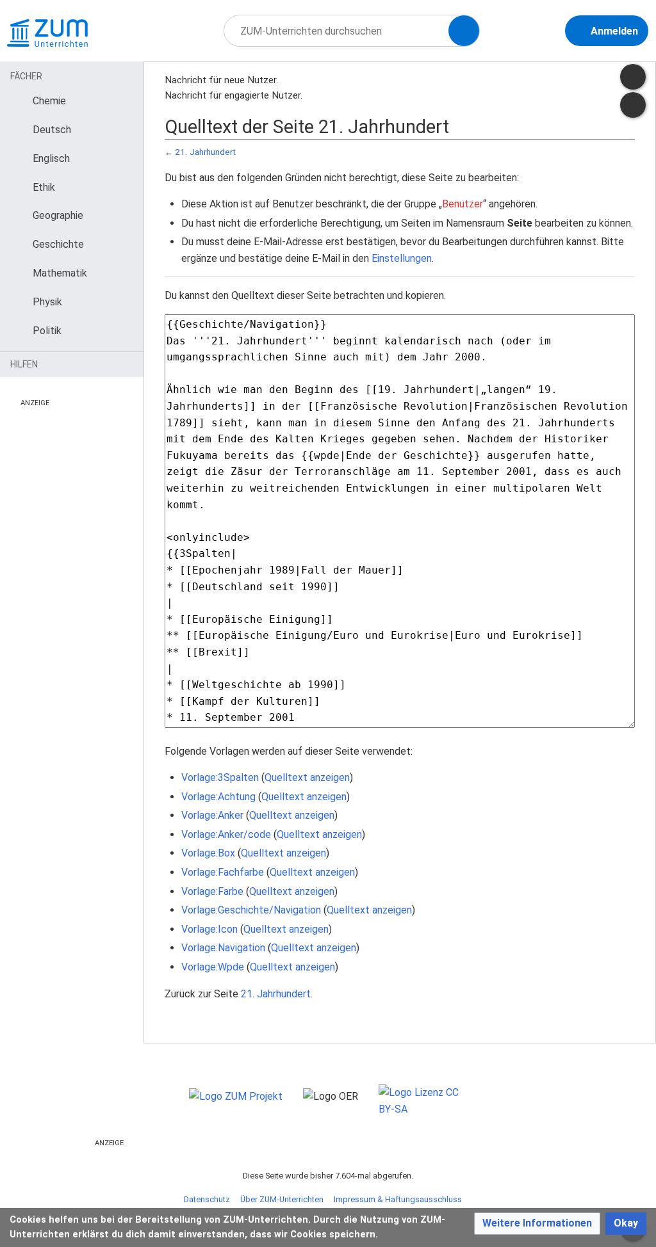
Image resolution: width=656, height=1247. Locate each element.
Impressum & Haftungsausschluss (398, 1199)
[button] (537, 1223)
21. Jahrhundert (205, 152)
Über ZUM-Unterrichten (282, 1199)
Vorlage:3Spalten (220, 777)
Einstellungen (402, 258)
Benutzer (462, 204)
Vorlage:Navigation (223, 948)
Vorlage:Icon (209, 929)
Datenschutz (207, 1199)
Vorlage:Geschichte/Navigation (251, 910)
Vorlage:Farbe (212, 891)
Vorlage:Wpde (212, 967)
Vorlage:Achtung (218, 797)
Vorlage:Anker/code (226, 834)
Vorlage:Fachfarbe (222, 872)
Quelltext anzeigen (307, 777)
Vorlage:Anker (212, 815)
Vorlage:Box (208, 853)
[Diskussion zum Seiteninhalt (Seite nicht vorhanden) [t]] (633, 77)
